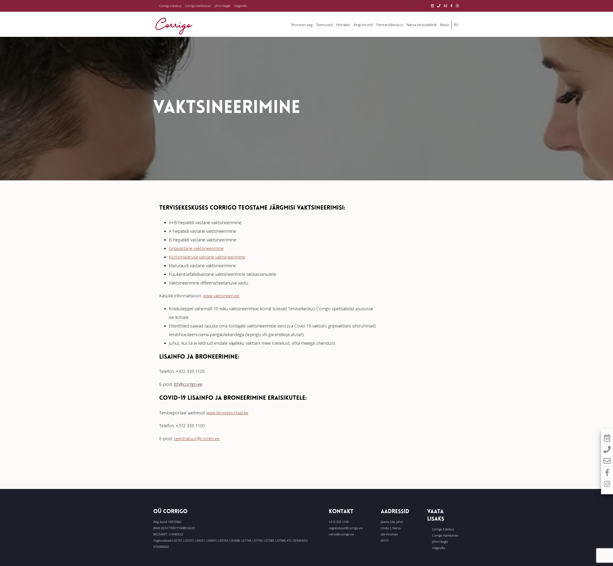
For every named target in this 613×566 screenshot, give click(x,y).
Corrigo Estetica (170, 6)
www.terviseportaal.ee (227, 413)
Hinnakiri (343, 24)
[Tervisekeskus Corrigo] (173, 25)
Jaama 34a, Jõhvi (392, 522)
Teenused (324, 24)
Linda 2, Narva (391, 528)
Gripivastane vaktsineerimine (196, 248)
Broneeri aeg (301, 24)
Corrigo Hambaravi (198, 6)
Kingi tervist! (363, 24)
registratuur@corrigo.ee (197, 438)
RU (456, 24)
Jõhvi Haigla (222, 6)
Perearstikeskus (389, 24)
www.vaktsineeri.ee (221, 296)
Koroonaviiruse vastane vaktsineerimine (207, 257)
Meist (444, 24)
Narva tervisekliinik (422, 24)
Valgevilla (240, 6)
